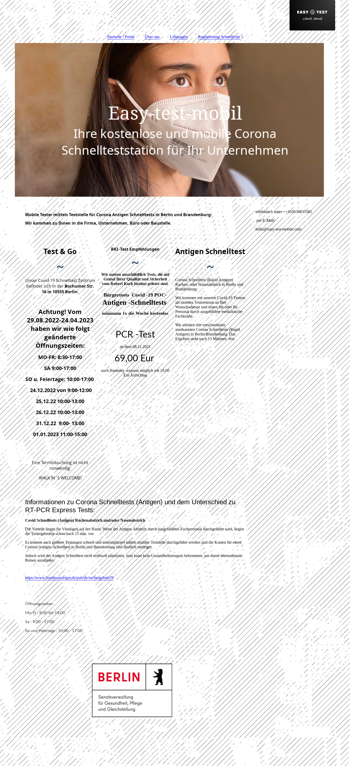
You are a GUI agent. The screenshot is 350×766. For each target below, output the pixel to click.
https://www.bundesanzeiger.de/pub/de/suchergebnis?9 (69, 577)
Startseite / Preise (121, 37)
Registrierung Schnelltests (219, 37)
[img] (175, 15)
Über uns (152, 37)
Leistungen (179, 37)
